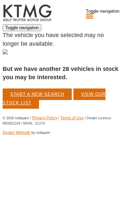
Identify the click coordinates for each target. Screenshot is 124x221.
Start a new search (37, 94)
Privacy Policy (44, 118)
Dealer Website (16, 132)
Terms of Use (72, 118)
